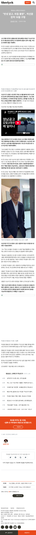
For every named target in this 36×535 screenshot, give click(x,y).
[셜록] (7, 3)
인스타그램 (6, 527)
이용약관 (12, 508)
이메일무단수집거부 (20, 508)
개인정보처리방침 (4, 508)
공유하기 (10, 533)
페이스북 (2, 527)
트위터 (11, 527)
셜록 (10, 505)
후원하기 (28, 2)
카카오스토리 (19, 527)
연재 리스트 (19, 495)
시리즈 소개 (27, 374)
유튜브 (15, 527)
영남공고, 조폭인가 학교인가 (18, 10)
